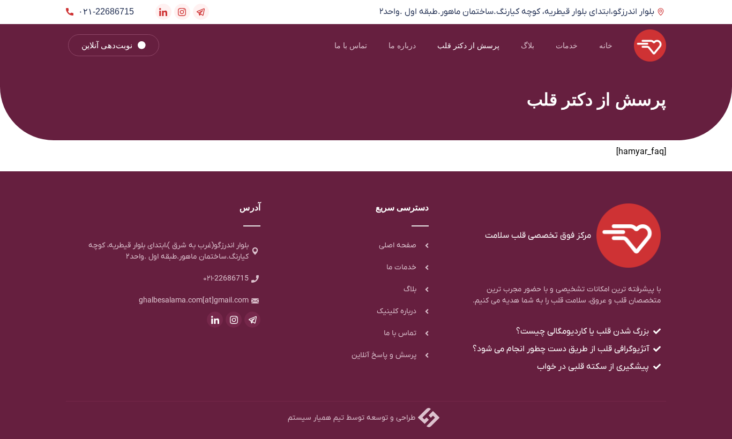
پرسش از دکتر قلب (468, 45)
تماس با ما (350, 45)
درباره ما (402, 45)
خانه (606, 45)
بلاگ (527, 45)
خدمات (567, 45)
